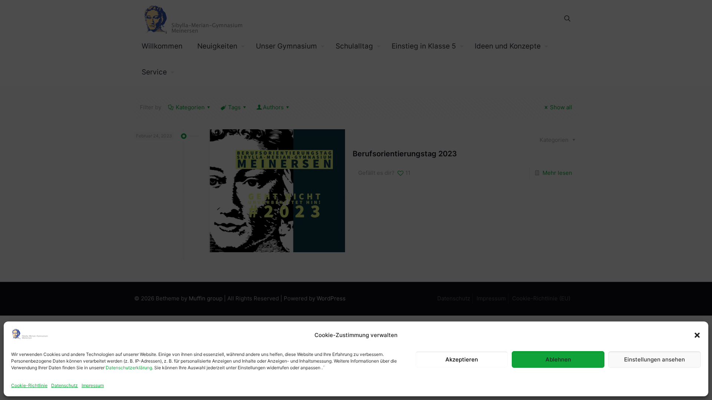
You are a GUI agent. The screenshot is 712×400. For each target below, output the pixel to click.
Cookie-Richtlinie (29, 385)
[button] (697, 335)
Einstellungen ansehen (654, 359)
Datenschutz (64, 385)
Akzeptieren (461, 359)
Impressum (93, 385)
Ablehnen (558, 359)
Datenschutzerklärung (129, 367)
